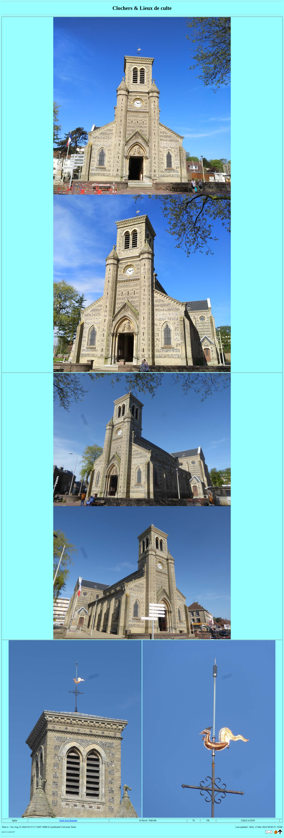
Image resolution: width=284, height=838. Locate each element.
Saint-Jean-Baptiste (68, 820)
